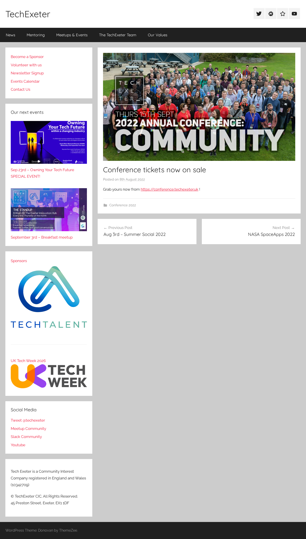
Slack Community (26, 436)
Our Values (157, 34)
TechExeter (27, 13)
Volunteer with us (26, 65)
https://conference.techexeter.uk (169, 189)
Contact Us (20, 89)
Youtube (18, 445)
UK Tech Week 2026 (28, 360)
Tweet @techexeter (28, 420)
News (10, 34)
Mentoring (36, 34)
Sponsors (19, 261)
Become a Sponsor (27, 56)
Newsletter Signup (27, 73)
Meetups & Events (72, 34)
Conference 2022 (122, 205)
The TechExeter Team (117, 34)
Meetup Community (28, 428)
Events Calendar (25, 81)
